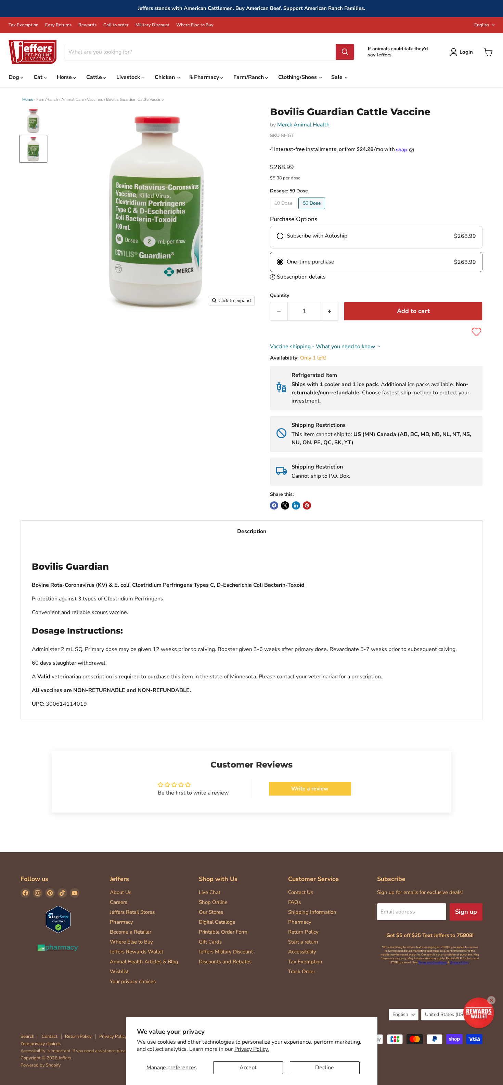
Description (251, 531)
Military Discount (152, 25)
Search (27, 1036)
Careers (118, 902)
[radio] (376, 237)
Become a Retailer (130, 931)
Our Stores (211, 912)
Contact (49, 1036)
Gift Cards (210, 941)
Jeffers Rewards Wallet (136, 951)
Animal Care (72, 99)
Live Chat (209, 892)
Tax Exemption (23, 25)
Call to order (116, 25)
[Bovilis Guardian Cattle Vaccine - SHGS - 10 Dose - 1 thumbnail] (33, 120)
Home (27, 99)
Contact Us (300, 892)
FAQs (294, 902)
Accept (248, 1067)
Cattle (94, 77)
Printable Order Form (223, 931)
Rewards (87, 25)
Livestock (129, 77)
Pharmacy (121, 922)
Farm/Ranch (249, 77)
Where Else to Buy (195, 25)
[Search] (345, 52)
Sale (337, 77)
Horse (65, 77)
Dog (15, 77)
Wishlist (119, 971)
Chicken (165, 77)
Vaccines (95, 99)
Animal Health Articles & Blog (144, 961)
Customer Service (313, 879)
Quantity (279, 295)
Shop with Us (218, 879)
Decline (324, 1067)
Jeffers (119, 879)
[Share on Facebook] (274, 505)
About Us (120, 892)
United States (448, 1014)
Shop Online (213, 902)
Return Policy (303, 931)
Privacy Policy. (251, 1049)
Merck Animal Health (303, 124)
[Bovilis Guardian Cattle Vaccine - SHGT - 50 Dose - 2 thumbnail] (33, 148)
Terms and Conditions (432, 962)
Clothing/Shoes (298, 77)
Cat (39, 77)
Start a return (303, 941)
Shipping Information (312, 912)
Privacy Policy (459, 962)
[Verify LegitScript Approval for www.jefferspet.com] (58, 920)
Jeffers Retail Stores (132, 912)
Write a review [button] (309, 788)
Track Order (301, 971)
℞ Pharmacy (204, 77)
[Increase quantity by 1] (329, 311)
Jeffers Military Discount (226, 951)
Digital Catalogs (217, 922)
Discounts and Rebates (225, 961)
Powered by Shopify (41, 1065)
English (481, 25)
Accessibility (302, 951)
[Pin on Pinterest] (307, 505)
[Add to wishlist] (476, 332)
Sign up (466, 912)
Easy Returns (58, 25)
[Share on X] (285, 505)
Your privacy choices (133, 981)
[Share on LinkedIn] (296, 505)
